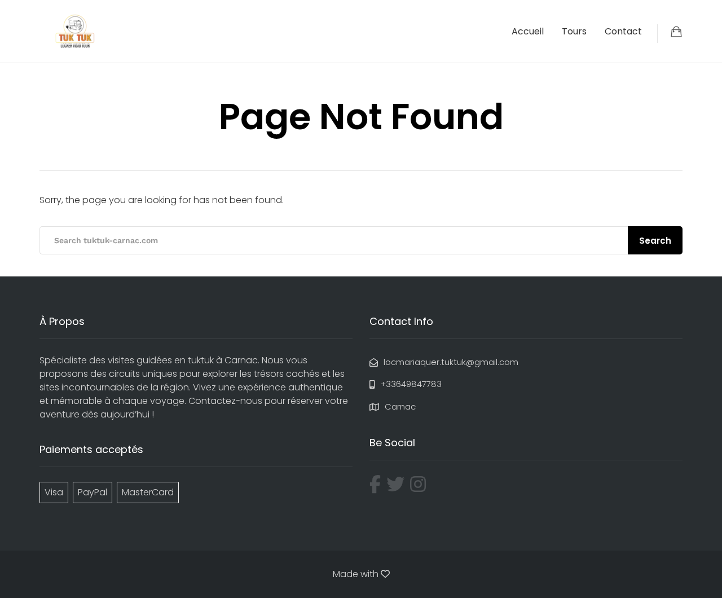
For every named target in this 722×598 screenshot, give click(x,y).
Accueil (528, 31)
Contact (623, 31)
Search (655, 241)
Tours (574, 31)
